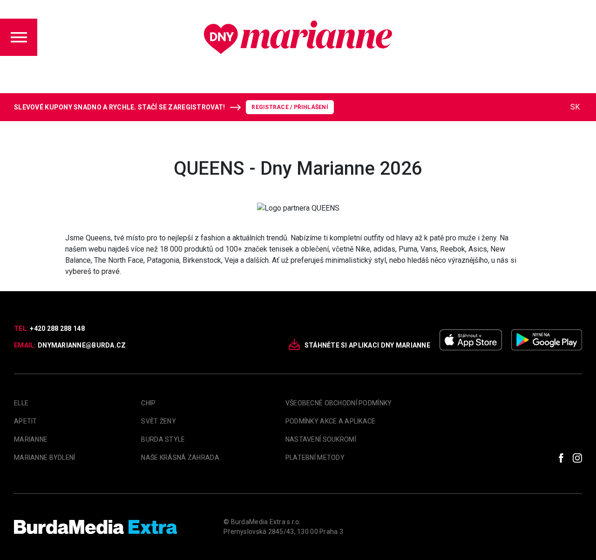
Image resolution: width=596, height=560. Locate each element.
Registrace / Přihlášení (289, 107)
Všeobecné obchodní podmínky (338, 403)
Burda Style (163, 439)
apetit (25, 421)
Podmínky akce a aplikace (330, 421)
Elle (21, 403)
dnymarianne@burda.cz (82, 345)
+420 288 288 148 (57, 328)
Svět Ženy (158, 421)
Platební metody (315, 457)
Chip (148, 403)
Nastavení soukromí (320, 439)
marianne (30, 439)
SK (575, 106)
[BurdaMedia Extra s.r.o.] (95, 527)
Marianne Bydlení (44, 457)
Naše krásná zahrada (180, 457)
